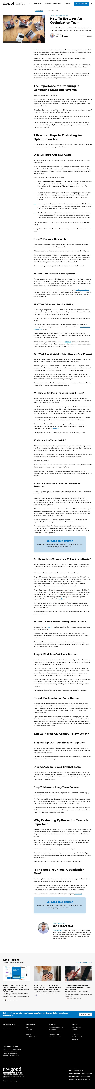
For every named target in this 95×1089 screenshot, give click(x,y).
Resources (52, 1024)
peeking (61, 599)
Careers (74, 1032)
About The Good (76, 1027)
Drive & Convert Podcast (55, 1032)
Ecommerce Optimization (53, 4)
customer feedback (82, 290)
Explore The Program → (9, 1029)
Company (75, 1024)
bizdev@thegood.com (86, 1073)
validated (68, 342)
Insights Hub (39, 11)
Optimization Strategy (53, 11)
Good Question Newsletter (56, 1027)
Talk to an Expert (82, 3)
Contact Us (75, 1039)
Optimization (35, 4)
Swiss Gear (29, 1029)
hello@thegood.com (84, 1076)
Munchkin (28, 1034)
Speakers (74, 1029)
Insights (67, 4)
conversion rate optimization (59, 15)
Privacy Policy (75, 1034)
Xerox (27, 1027)
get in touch (78, 894)
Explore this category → (84, 962)
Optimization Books (54, 1034)
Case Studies (30, 1024)
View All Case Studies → (32, 1037)
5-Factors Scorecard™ (55, 1037)
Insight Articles (53, 1029)
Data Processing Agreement (79, 1037)
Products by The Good (10, 1046)
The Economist (30, 1032)
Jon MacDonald (63, 926)
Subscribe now (86, 1014)
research (56, 428)
